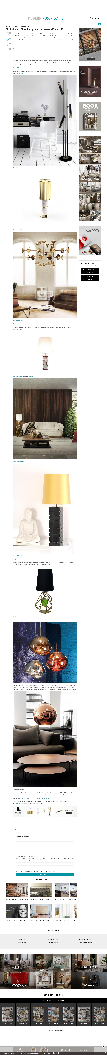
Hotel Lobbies (53, 942)
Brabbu (15, 323)
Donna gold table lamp (18, 229)
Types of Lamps (26, 26)
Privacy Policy (59, 1030)
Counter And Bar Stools (85, 939)
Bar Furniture (21, 939)
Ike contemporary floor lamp (19, 168)
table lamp (20, 26)
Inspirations (14, 26)
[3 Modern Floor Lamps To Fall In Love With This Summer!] (66, 911)
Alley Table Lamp (17, 556)
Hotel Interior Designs (85, 942)
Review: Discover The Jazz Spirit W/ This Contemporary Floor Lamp (16, 922)
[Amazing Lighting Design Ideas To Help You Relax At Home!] (17, 890)
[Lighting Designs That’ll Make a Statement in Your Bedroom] (41, 890)
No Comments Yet (22, 830)
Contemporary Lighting (53, 939)
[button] (105, 1016)
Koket (14, 559)
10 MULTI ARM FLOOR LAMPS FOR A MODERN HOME (34, 45)
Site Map (51, 1030)
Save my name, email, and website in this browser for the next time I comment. (36, 871)
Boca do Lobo (26, 556)
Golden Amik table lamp (18, 461)
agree (56, 1053)
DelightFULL (16, 68)
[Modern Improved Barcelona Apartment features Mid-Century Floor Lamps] (41, 911)
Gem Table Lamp (17, 616)
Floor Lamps (8, 26)
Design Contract (21, 942)
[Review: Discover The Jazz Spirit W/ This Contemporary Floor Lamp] (17, 911)
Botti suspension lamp (18, 320)
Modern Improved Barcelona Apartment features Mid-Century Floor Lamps (41, 922)
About (46, 1030)
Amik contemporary (17, 376)
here (21, 73)
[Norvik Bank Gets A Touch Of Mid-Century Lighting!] (66, 890)
